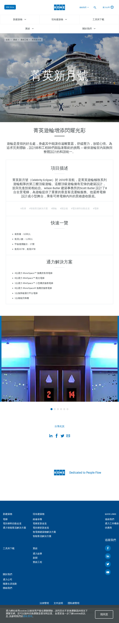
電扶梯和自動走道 (12, 523)
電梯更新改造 (40, 523)
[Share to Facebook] (56, 436)
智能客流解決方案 (42, 536)
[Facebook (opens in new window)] (108, 548)
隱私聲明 (27, 616)
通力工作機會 (112, 523)
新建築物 (7, 514)
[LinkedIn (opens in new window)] (108, 556)
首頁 (8, 40)
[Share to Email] (68, 436)
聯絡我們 (7, 588)
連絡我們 (82, 7)
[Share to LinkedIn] (51, 436)
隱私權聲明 (73, 603)
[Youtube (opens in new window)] (108, 572)
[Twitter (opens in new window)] (108, 564)
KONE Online (10, 7)
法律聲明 (44, 603)
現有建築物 (38, 514)
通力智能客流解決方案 (14, 527)
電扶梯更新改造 (41, 527)
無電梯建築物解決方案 (44, 532)
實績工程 (24, 40)
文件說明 (58, 603)
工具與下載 (9, 548)
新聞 (35, 557)
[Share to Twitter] (62, 436)
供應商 (108, 527)
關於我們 (7, 574)
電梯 (5, 519)
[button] (52, 409)
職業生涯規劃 (10, 583)
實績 (15, 40)
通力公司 (7, 579)
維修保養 (37, 519)
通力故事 (37, 553)
